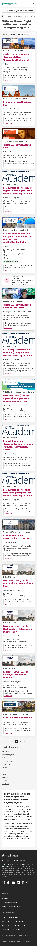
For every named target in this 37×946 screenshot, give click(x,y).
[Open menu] (33, 3)
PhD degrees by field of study (11, 929)
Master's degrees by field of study (13, 921)
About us (5, 898)
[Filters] (33, 34)
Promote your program (9, 902)
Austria (4, 768)
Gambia (5, 777)
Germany (5, 751)
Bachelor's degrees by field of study (13, 925)
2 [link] (20, 741)
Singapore (6, 764)
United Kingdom (8, 754)
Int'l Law (12, 34)
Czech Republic (7, 761)
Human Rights (23, 34)
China (4, 771)
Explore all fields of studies (10, 917)
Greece (4, 781)
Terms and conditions (8, 941)
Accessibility (29, 941)
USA (3, 758)
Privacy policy (20, 941)
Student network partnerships (11, 906)
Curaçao (5, 774)
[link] (24, 741)
